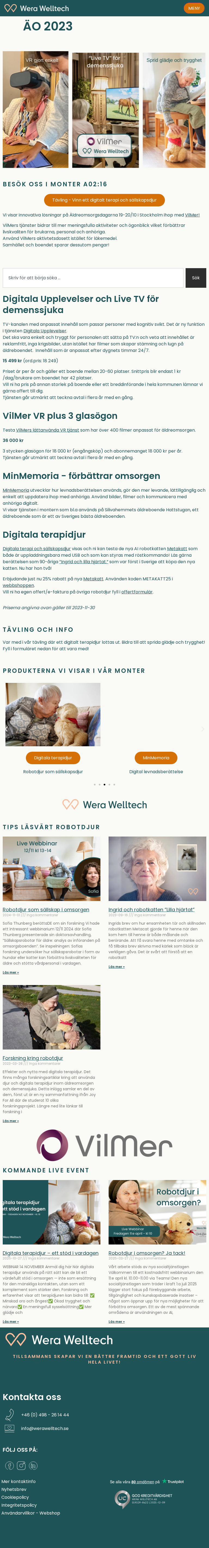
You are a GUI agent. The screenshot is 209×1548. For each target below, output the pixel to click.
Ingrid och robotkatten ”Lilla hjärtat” (152, 909)
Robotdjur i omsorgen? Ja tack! (147, 1253)
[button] (6, 728)
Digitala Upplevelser (44, 331)
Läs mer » (11, 972)
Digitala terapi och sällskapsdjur (37, 549)
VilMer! (192, 215)
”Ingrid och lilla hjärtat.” (83, 562)
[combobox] (93, 278)
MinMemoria (16, 490)
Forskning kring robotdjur (33, 1058)
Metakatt (177, 549)
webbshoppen (18, 585)
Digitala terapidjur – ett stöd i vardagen (51, 1253)
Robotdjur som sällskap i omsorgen (46, 909)
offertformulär (137, 592)
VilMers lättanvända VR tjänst (47, 430)
